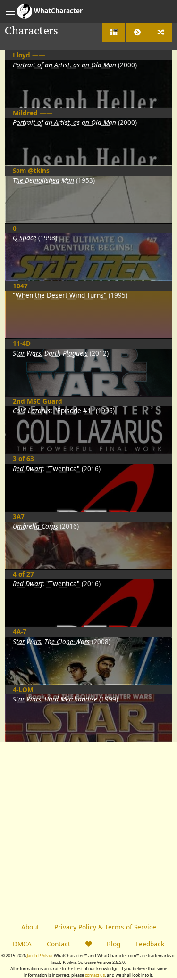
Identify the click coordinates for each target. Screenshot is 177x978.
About (30, 926)
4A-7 (19, 631)
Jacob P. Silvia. (40, 956)
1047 (20, 285)
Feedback (149, 943)
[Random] (160, 32)
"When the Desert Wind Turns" (60, 295)
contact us (95, 975)
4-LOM (23, 689)
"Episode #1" (74, 410)
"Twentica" (63, 468)
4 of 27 (23, 574)
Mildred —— (33, 112)
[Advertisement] (88, 830)
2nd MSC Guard (37, 401)
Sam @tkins (31, 170)
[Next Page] (137, 32)
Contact (58, 943)
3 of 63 (23, 458)
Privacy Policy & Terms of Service (105, 926)
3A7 (19, 516)
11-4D (22, 343)
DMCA (22, 943)
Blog (113, 943)
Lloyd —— (29, 54)
